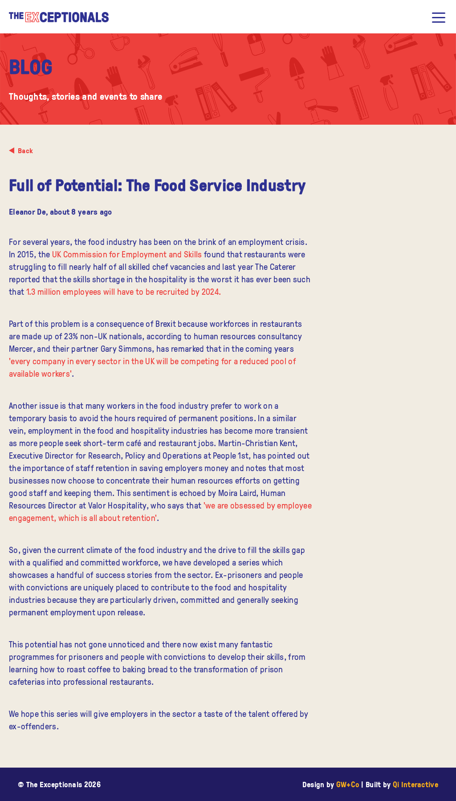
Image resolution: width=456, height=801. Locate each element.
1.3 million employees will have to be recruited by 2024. (123, 291)
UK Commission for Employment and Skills (127, 254)
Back (25, 150)
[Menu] (438, 17)
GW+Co (348, 784)
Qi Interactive (415, 784)
